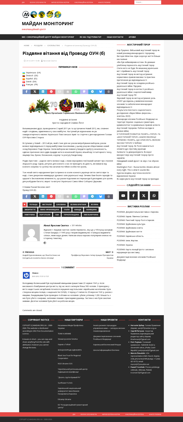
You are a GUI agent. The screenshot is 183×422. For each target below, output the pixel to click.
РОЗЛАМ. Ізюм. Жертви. (127, 240)
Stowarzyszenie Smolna (68, 339)
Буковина (61, 204)
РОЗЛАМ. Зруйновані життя (129, 231)
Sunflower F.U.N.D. (65, 383)
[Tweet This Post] (35, 91)
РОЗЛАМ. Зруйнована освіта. (130, 228)
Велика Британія (78, 204)
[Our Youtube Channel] (123, 195)
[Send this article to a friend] (59, 91)
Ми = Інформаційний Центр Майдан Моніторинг (48, 37)
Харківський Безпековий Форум (107, 344)
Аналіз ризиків (104, 2)
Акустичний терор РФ (127, 95)
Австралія (47, 204)
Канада (77, 209)
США (57, 215)
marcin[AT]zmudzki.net (140, 364)
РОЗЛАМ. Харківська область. (130, 236)
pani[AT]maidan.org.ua (147, 328)
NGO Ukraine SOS (65, 363)
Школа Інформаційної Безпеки (106, 350)
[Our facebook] (133, 195)
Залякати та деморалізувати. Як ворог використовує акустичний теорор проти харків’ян (135, 155)
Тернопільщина (71, 215)
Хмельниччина (91, 215)
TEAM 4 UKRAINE (64, 333)
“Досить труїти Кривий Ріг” (69, 377)
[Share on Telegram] (92, 91)
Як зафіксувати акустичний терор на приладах (138, 179)
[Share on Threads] (109, 91)
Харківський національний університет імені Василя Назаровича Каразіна (69, 391)
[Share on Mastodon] (84, 91)
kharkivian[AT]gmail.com (140, 339)
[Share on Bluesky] (100, 91)
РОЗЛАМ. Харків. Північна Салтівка (132, 216)
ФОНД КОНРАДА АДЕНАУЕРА (70, 350)
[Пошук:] (147, 2)
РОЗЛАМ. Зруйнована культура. (131, 224)
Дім (23, 2)
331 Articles (77, 225)
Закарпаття (30, 209)
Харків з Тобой (64, 344)
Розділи (38, 45)
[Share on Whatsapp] (76, 91)
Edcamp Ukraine (64, 399)
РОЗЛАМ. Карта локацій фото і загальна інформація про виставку (135, 251)
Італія (67, 209)
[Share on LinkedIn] (43, 91)
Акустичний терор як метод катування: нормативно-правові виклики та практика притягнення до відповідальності (136, 77)
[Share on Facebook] (27, 91)
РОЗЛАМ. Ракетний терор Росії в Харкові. (135, 220)
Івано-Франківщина (49, 209)
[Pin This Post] (51, 91)
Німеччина (30, 215)
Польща (33, 204)
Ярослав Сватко (50, 61)
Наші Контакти (115, 37)
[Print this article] (68, 91)
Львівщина (91, 209)
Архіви (132, 37)
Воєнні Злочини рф (38, 2)
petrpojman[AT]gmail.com (148, 350)
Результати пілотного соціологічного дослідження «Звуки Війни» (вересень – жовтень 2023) (134, 113)
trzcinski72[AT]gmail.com (141, 372)
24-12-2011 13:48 (32, 61)
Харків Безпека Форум (60, 2)
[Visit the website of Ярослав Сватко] (45, 243)
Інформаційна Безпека (83, 2)
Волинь (94, 204)
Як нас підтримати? (90, 37)
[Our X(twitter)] (144, 195)
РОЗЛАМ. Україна (125, 245)
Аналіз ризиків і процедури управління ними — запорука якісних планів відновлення (109, 328)
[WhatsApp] (154, 195)
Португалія (45, 215)
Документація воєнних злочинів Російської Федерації (136, 258)
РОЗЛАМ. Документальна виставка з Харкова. (138, 212)
